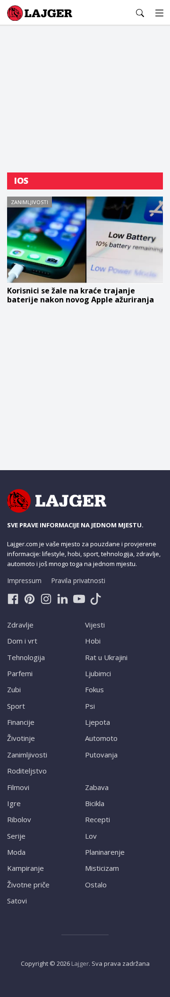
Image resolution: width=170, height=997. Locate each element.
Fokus (94, 689)
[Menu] (159, 13)
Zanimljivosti (29, 202)
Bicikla (94, 803)
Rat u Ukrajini (106, 657)
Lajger (80, 963)
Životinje (21, 738)
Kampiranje (25, 868)
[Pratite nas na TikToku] (96, 599)
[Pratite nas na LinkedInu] (62, 599)
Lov (91, 836)
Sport (16, 706)
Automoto (101, 738)
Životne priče (28, 884)
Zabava (97, 787)
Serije (16, 836)
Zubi (14, 689)
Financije (20, 722)
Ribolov (19, 819)
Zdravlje (20, 624)
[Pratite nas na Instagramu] (46, 599)
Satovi (17, 900)
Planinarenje (105, 852)
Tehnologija (26, 657)
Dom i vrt (22, 640)
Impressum (24, 580)
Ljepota (97, 722)
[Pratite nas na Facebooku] (13, 599)
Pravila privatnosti (78, 580)
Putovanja (101, 754)
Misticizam (102, 868)
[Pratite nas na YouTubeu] (79, 599)
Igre (14, 803)
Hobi (93, 640)
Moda (16, 852)
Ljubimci (98, 673)
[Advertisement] (85, 99)
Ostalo (96, 884)
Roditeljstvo (27, 770)
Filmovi (18, 787)
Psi (90, 706)
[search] (140, 13)
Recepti (97, 819)
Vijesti (95, 624)
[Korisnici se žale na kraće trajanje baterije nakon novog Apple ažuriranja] (85, 240)
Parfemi (20, 673)
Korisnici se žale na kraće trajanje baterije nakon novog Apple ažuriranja (80, 295)
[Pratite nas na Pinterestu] (29, 599)
